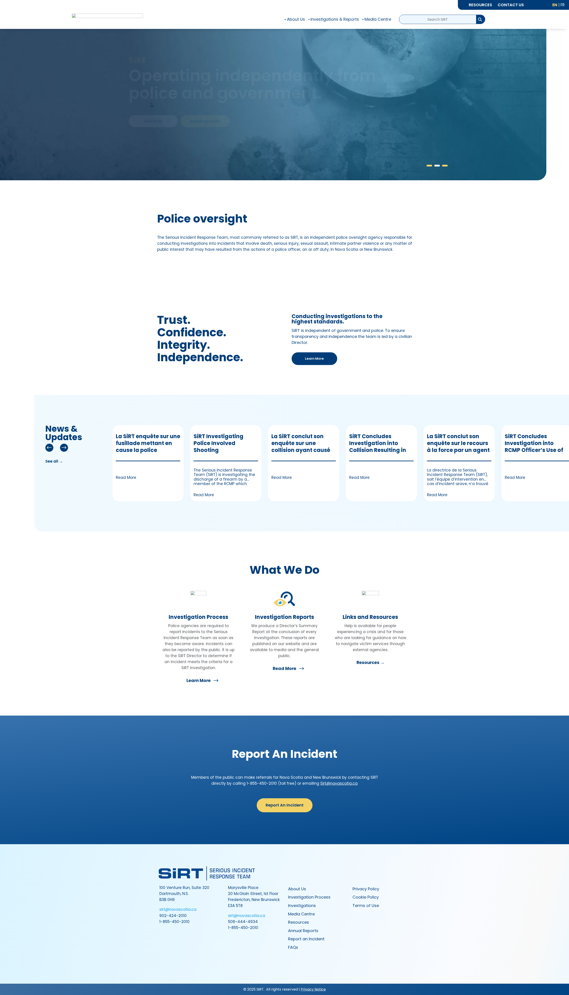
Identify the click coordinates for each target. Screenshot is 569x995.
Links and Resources (370, 617)
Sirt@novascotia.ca (339, 783)
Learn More (314, 358)
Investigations (205, 121)
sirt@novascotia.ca (177, 909)
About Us (153, 121)
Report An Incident (285, 805)
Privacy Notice (313, 989)
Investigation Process (198, 617)
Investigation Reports (284, 617)
